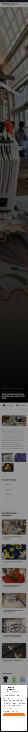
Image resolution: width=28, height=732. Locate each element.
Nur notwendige (14, 723)
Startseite (4, 386)
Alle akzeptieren (14, 715)
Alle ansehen (22, 673)
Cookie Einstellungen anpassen (12, 711)
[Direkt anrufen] (21, 4)
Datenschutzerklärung (8, 708)
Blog (9, 386)
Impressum (14, 726)
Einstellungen (14, 719)
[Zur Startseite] (10, 4)
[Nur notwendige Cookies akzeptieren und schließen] (24, 688)
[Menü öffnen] (25, 4)
